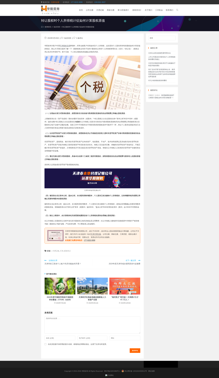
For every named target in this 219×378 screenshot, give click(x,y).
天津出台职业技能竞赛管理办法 (159, 53)
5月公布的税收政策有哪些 (157, 80)
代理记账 (55, 251)
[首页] (42, 27)
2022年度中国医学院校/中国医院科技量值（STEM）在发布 (60, 298)
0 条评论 (79, 38)
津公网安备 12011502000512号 (135, 371)
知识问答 (67, 38)
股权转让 (67, 251)
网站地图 (151, 371)
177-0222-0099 (77, 2)
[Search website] (177, 10)
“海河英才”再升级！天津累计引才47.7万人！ (124, 298)
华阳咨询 (85, 371)
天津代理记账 (96, 234)
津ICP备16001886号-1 (112, 371)
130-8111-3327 (100, 2)
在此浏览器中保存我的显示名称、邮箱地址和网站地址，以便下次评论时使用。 (78, 344)
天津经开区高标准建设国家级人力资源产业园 (92, 298)
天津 (61, 251)
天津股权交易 (65, 46)
